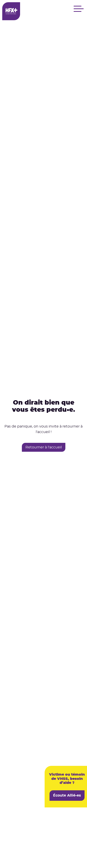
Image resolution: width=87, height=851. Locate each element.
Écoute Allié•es (67, 795)
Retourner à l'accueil (43, 447)
